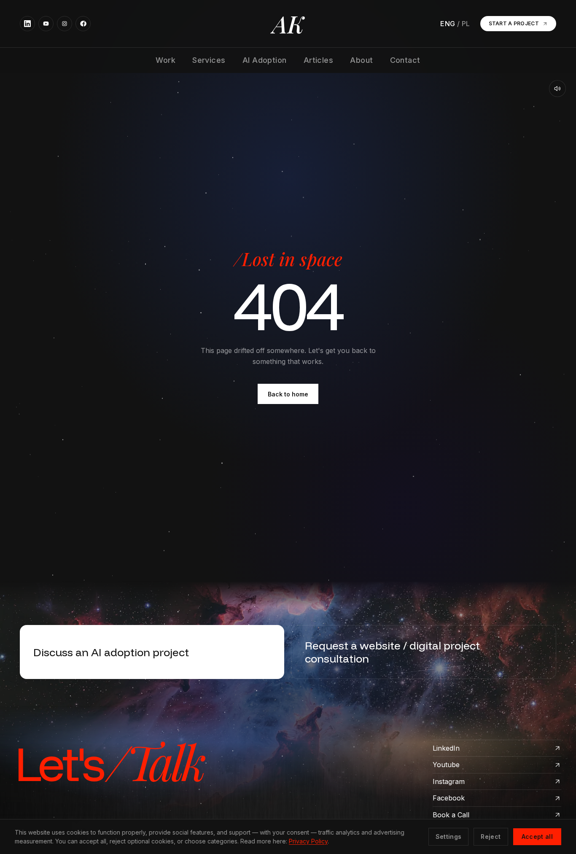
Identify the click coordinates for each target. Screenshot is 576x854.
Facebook (449, 798)
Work (165, 60)
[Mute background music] (557, 88)
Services (209, 60)
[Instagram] (64, 23)
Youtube (446, 764)
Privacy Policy (308, 841)
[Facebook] (83, 23)
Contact (405, 60)
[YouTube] (46, 23)
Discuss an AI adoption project (111, 652)
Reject (491, 836)
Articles (319, 60)
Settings (449, 836)
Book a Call (451, 815)
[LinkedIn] (27, 23)
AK (288, 23)
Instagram (449, 781)
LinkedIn (446, 748)
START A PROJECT (514, 23)
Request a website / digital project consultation (392, 651)
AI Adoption (264, 60)
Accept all (537, 836)
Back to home (288, 394)
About (361, 60)
